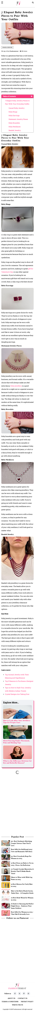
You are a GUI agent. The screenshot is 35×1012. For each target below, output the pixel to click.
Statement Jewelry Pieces (18, 119)
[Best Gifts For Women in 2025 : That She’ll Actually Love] (5, 913)
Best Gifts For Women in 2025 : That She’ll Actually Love (22, 913)
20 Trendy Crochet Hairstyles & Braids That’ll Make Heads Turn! (22, 871)
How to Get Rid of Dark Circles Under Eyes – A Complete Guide (22, 892)
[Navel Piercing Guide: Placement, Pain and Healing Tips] (17, 732)
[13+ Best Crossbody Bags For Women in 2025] (5, 857)
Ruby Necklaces (15, 127)
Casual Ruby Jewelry (16, 108)
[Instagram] (28, 993)
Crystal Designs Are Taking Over (17, 694)
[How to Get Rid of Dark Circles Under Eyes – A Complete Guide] (5, 892)
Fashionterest (14, 51)
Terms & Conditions (10, 1002)
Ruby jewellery (16, 386)
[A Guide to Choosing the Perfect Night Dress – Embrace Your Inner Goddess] (5, 906)
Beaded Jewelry (15, 130)
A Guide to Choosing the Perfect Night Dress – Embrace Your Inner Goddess (22, 906)
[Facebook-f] (15, 993)
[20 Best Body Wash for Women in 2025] (5, 898)
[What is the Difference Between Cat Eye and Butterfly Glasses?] (17, 752)
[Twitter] (19, 993)
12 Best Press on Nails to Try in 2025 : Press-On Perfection (22, 864)
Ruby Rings (13, 112)
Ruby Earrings (14, 115)
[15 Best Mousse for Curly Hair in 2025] (5, 885)
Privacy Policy (27, 1002)
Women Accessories (7, 47)
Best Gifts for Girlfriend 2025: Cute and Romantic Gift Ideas (21, 850)
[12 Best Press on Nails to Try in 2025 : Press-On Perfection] (5, 864)
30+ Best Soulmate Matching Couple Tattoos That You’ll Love (21, 843)
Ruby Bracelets (14, 123)
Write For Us (17, 1005)
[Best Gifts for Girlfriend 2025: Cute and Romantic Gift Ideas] (5, 850)
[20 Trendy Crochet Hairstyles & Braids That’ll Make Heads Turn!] (5, 871)
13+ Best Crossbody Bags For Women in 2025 (21, 857)
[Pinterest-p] (24, 993)
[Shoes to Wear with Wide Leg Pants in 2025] (5, 878)
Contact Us (22, 998)
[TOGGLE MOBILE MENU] (2, 2)
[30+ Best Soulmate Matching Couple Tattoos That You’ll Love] (5, 843)
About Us (11, 998)
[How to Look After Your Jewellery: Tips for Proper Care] (17, 712)
